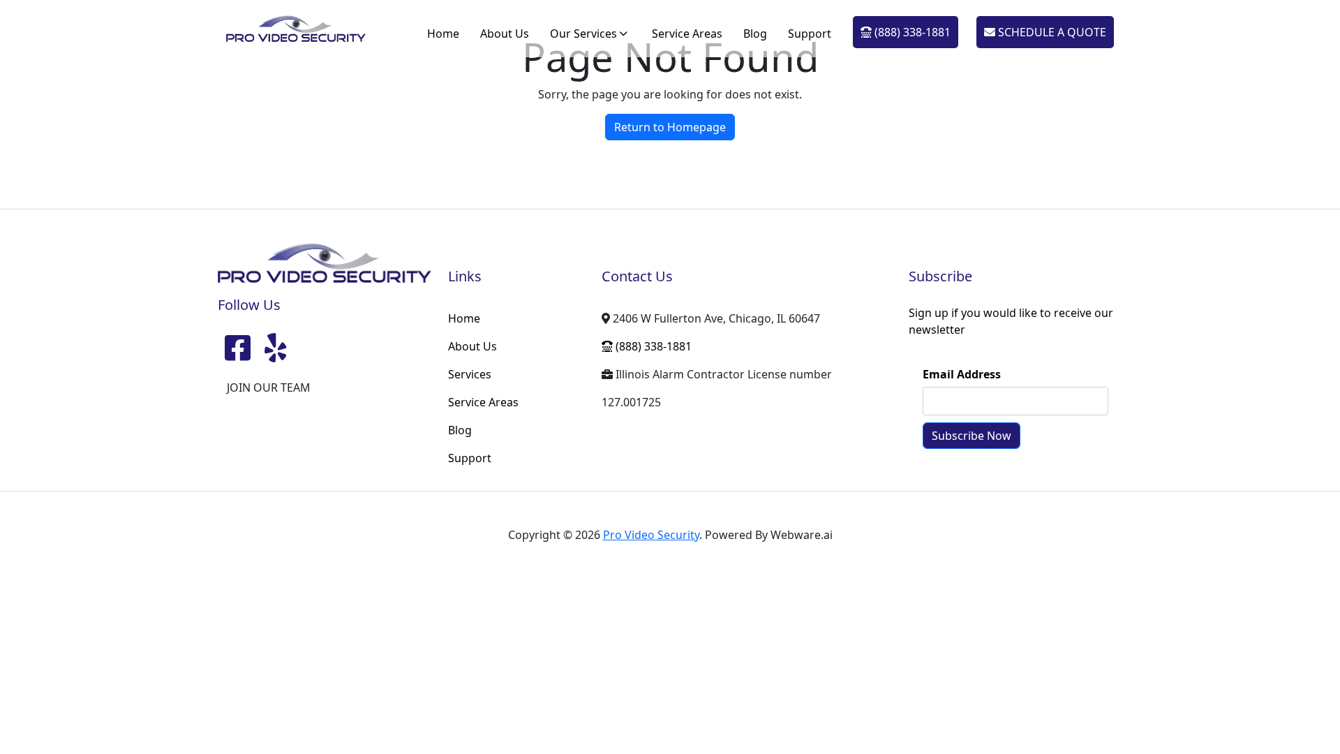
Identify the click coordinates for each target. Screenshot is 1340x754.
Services (469, 374)
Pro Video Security (651, 534)
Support (809, 33)
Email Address (962, 374)
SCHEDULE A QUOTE (1050, 32)
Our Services (583, 33)
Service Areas (687, 33)
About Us (504, 33)
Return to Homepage (670, 127)
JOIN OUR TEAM (269, 387)
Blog (755, 33)
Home (443, 33)
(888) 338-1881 (911, 32)
